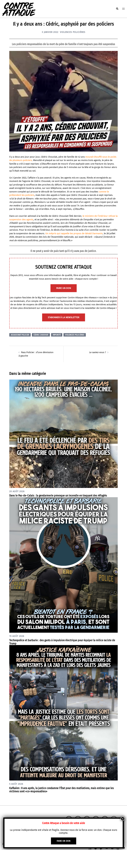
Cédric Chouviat (40, 335)
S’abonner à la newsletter (63, 317)
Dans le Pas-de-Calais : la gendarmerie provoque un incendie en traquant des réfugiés (58, 495)
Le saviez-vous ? (97, 352)
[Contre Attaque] (18, 8)
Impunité (57, 335)
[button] (117, 9)
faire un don (63, 288)
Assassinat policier (20, 335)
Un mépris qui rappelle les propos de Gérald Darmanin (74, 233)
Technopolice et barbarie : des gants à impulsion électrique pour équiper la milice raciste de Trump (62, 642)
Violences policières (72, 32)
